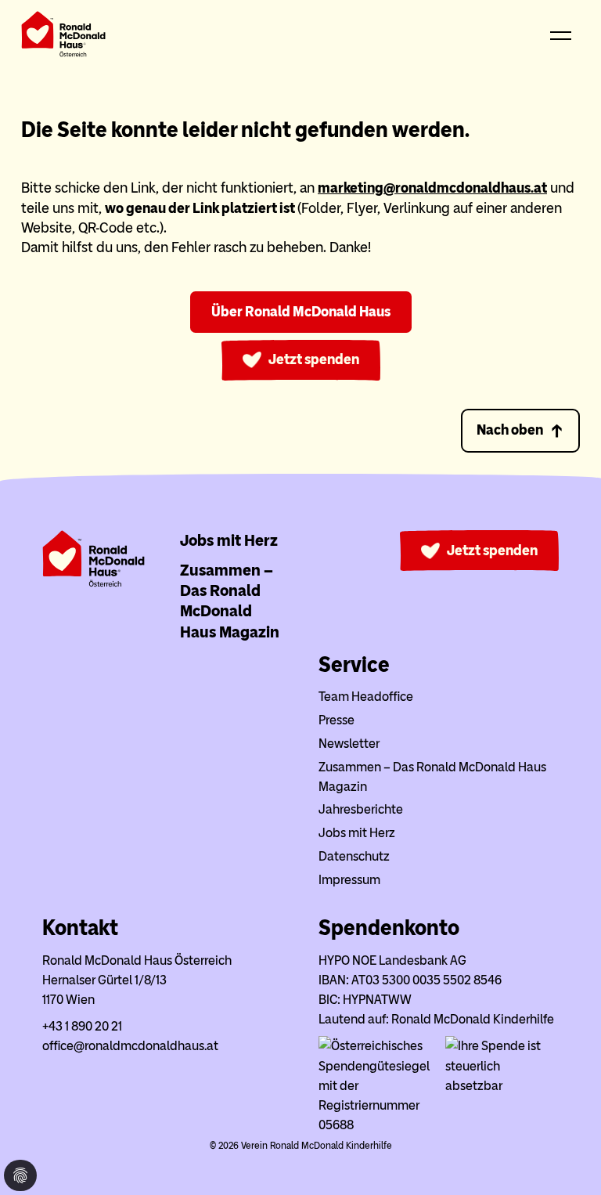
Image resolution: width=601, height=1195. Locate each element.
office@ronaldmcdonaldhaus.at (130, 1045)
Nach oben (510, 430)
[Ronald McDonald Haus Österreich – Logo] (93, 583)
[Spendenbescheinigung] (502, 1085)
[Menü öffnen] (561, 36)
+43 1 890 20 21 (82, 1026)
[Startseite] (63, 37)
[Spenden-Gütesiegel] (375, 1124)
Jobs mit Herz (229, 540)
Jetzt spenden (492, 550)
